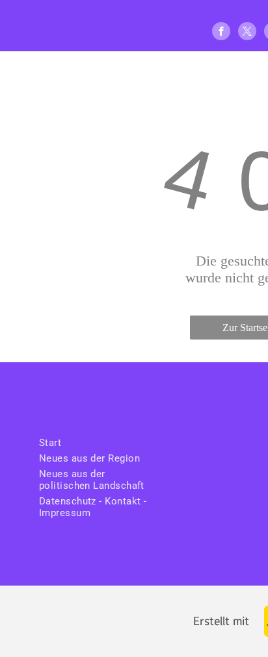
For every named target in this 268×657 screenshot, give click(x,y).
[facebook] (221, 32)
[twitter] (247, 32)
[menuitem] (99, 443)
